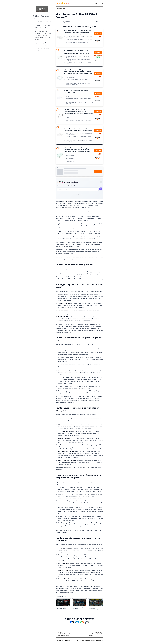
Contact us (98, 640)
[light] (102, 3)
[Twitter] (102, 640)
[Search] (99, 3)
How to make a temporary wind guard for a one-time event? (42, 50)
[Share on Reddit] (83, 622)
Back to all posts (61, 8)
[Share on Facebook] (71, 622)
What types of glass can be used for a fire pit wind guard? (42, 27)
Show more (37, 19)
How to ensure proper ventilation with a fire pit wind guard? (43, 37)
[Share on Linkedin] (76, 622)
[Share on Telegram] (78, 622)
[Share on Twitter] (73, 622)
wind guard (68, 201)
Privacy (82, 640)
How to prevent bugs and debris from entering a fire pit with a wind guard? (43, 44)
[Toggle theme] (101, 182)
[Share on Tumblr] (86, 622)
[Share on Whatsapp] (81, 622)
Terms (77, 640)
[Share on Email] (88, 622)
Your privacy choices (90, 640)
